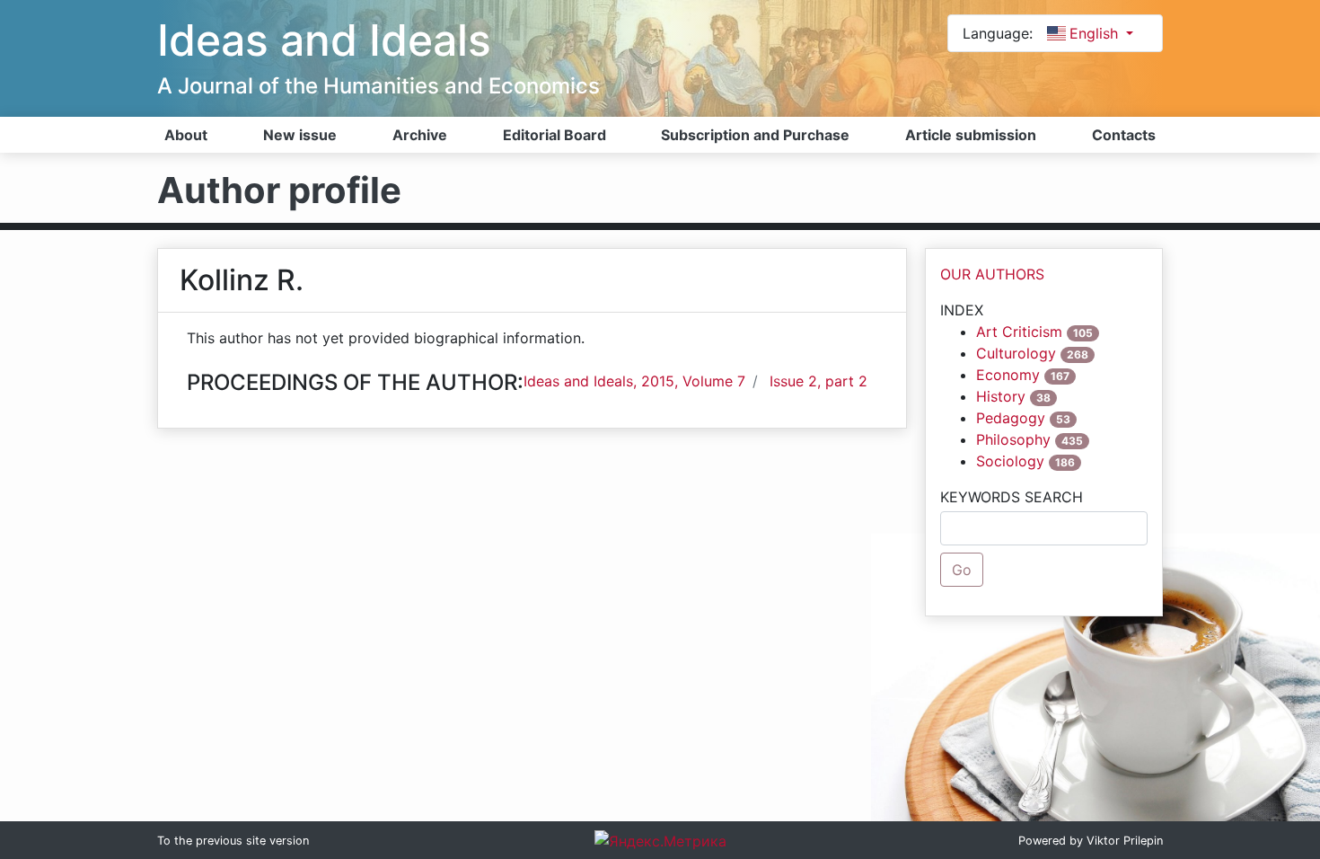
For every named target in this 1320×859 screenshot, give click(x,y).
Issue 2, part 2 (818, 381)
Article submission (970, 135)
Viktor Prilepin (1125, 840)
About (185, 135)
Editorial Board (554, 135)
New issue (300, 135)
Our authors (992, 274)
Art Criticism (1019, 332)
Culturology (1016, 353)
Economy (1008, 375)
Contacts (1124, 135)
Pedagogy (1010, 418)
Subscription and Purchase (755, 135)
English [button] (1095, 33)
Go (962, 570)
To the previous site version (233, 840)
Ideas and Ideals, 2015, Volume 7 (634, 381)
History (1000, 396)
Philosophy (1013, 439)
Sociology (1010, 461)
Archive (419, 135)
